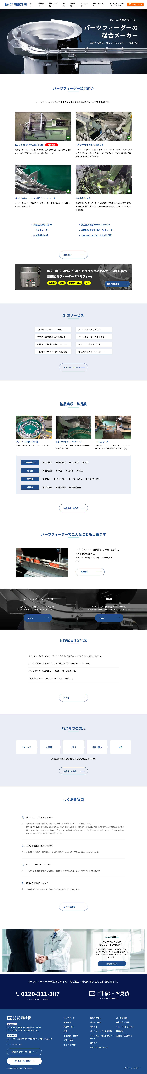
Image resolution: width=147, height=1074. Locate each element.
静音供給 (62, 487)
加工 (81, 470)
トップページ (69, 1017)
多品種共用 (76, 487)
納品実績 (72, 4)
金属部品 (48, 462)
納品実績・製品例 (71, 508)
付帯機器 (93, 1026)
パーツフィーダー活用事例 (101, 1031)
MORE (66, 697)
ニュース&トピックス (125, 1026)
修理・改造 (84, 4)
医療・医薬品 (77, 479)
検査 (60, 470)
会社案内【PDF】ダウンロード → (24, 1052)
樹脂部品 (62, 462)
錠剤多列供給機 (40, 235)
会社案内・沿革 (98, 4)
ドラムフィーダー (41, 229)
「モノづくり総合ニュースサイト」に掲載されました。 (50, 678)
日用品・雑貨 (93, 479)
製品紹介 (41, 4)
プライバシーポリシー (132, 1068)
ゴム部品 (75, 462)
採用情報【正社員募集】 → (24, 1061)
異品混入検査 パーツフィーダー (95, 224)
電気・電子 (61, 479)
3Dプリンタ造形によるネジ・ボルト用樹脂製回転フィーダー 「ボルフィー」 (59, 663)
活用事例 (84, 572)
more (30, 618)
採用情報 (119, 1031)
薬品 (86, 462)
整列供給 (48, 470)
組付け (70, 470)
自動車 (48, 479)
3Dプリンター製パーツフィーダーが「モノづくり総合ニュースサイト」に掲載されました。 (65, 656)
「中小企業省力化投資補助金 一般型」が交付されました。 (52, 671)
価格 (64, 4)
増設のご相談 (95, 1022)
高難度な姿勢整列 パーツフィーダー (98, 229)
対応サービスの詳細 (72, 367)
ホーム (31, 4)
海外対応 (93, 1043)
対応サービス (53, 4)
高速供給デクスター (42, 224)
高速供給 (48, 487)
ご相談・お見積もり (124, 1035)
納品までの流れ (70, 771)
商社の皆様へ (111, 963)
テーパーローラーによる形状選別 (96, 235)
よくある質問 (69, 906)
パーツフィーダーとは (99, 1047)
